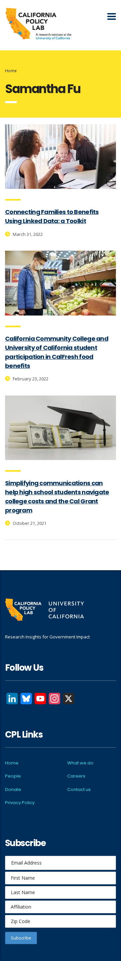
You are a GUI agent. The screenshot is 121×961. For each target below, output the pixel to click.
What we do (80, 763)
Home (11, 71)
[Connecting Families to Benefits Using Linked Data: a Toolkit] (60, 156)
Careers (76, 776)
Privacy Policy (20, 802)
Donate (13, 789)
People (13, 776)
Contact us (79, 789)
